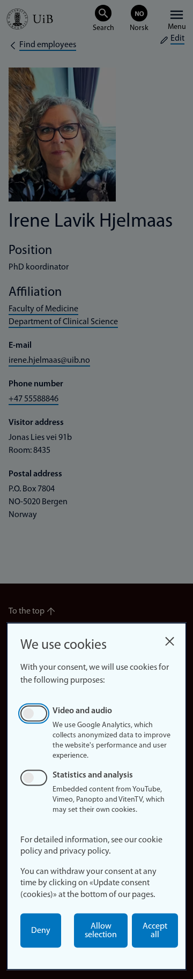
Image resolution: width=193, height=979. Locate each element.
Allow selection (101, 930)
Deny (40, 930)
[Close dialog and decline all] (169, 638)
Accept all (155, 930)
